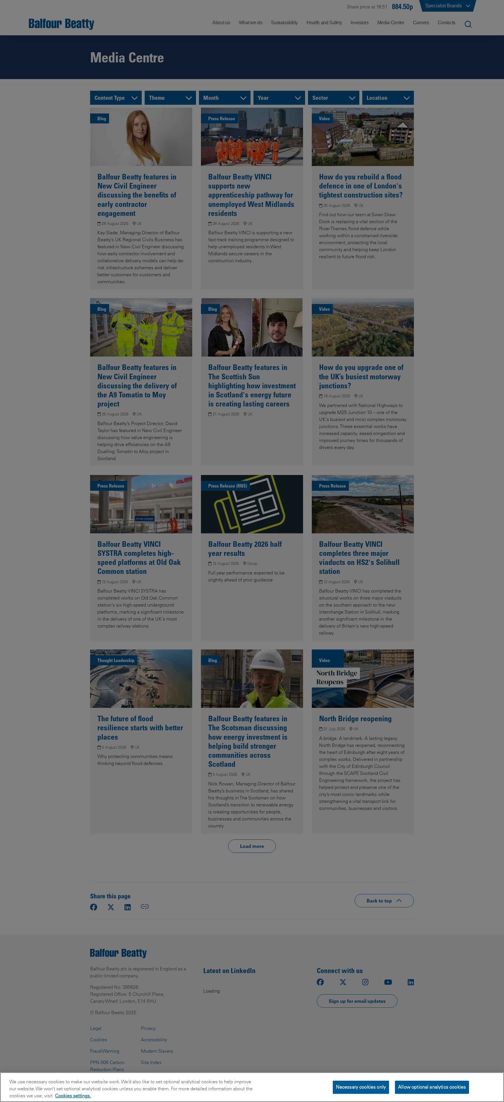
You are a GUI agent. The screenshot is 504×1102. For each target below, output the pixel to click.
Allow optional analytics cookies (432, 1087)
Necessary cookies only (361, 1087)
